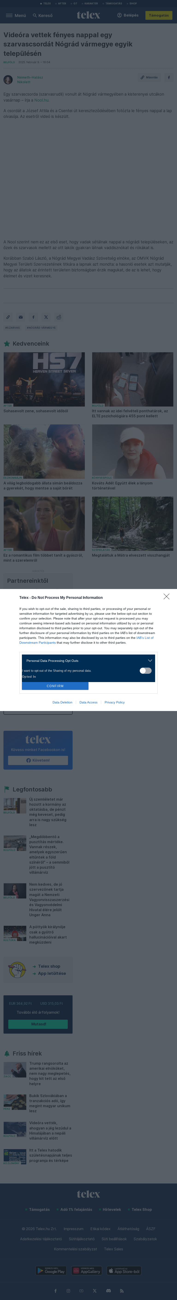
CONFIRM (55, 686)
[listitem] (87, 660)
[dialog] (88, 650)
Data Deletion (62, 702)
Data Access (88, 702)
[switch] (146, 671)
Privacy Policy (115, 702)
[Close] (168, 598)
